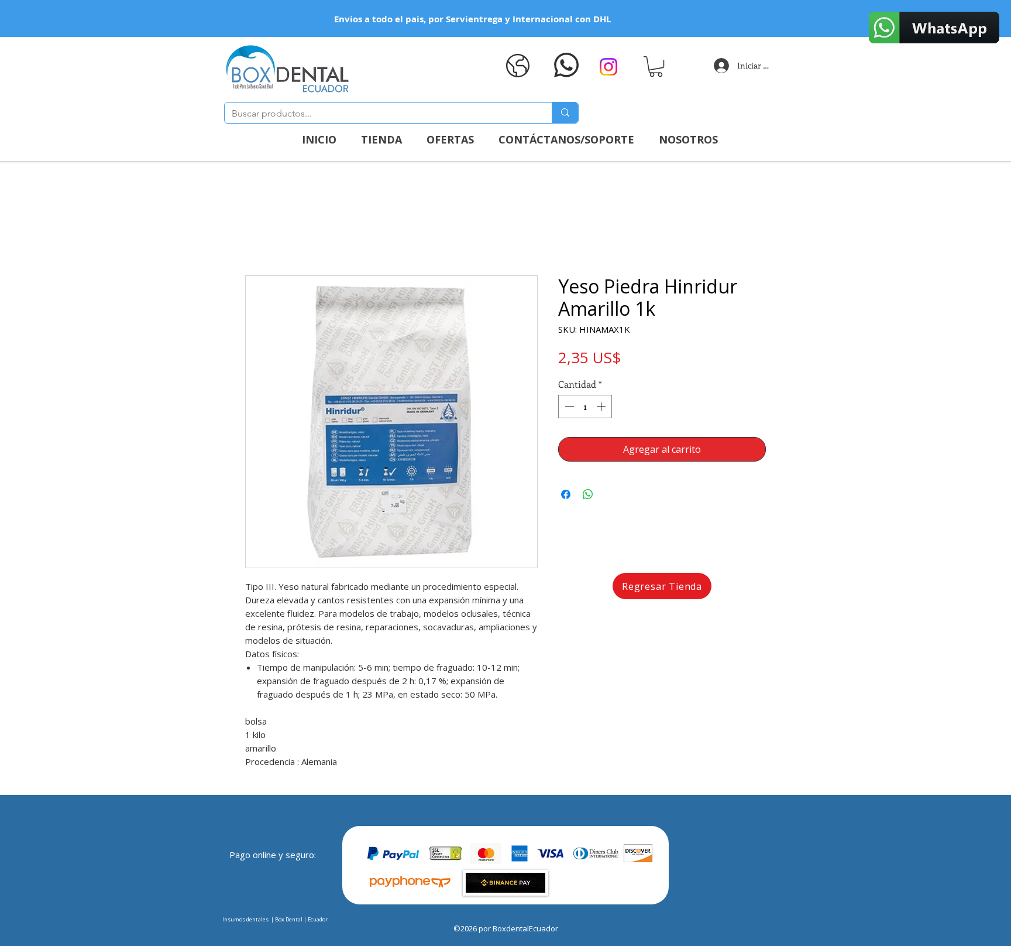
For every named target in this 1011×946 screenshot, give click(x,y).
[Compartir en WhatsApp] (588, 494)
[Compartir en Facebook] (566, 494)
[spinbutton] (585, 406)
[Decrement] (568, 406)
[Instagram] (608, 66)
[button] (656, 66)
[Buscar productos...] (565, 113)
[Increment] (602, 406)
